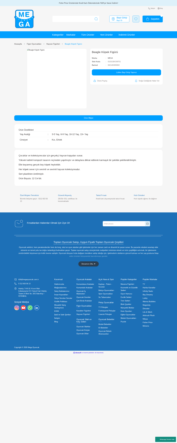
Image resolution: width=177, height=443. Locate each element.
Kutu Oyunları (126, 311)
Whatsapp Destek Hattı (167, 439)
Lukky (145, 298)
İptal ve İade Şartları (62, 315)
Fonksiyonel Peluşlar (106, 311)
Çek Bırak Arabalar (84, 301)
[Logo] (24, 19)
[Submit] (147, 223)
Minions (146, 326)
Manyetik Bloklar (127, 308)
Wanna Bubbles (149, 302)
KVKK (56, 311)
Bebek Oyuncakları (128, 318)
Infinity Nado (148, 291)
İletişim (57, 318)
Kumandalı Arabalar (84, 288)
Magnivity (146, 305)
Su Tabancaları (104, 297)
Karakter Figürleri (83, 311)
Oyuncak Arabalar (84, 279)
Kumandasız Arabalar (85, 284)
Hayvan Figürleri (83, 314)
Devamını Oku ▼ (89, 264)
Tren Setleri (125, 301)
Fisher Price (148, 322)
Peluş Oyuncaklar (106, 302)
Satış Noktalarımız (61, 291)
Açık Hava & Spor (106, 279)
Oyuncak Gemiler (83, 297)
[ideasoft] (77, 352)
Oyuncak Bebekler (106, 319)
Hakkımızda (59, 284)
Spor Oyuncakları (105, 294)
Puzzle (123, 322)
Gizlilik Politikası (60, 302)
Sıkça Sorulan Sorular (63, 298)
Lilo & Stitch (147, 312)
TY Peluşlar (103, 307)
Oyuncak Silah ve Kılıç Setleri (83, 320)
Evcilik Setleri (126, 297)
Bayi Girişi (122, 17)
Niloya (145, 319)
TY (144, 284)
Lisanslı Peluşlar (105, 314)
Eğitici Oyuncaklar (128, 315)
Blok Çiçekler (126, 304)
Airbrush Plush (149, 315)
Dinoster (146, 309)
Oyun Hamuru (126, 294)
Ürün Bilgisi (88, 118)
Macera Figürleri (127, 284)
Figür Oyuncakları (84, 306)
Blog (56, 322)
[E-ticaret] (88, 352)
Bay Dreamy (148, 295)
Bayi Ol (119, 20)
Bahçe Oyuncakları (106, 290)
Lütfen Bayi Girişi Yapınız (126, 72)
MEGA (110, 58)
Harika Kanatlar (149, 288)
